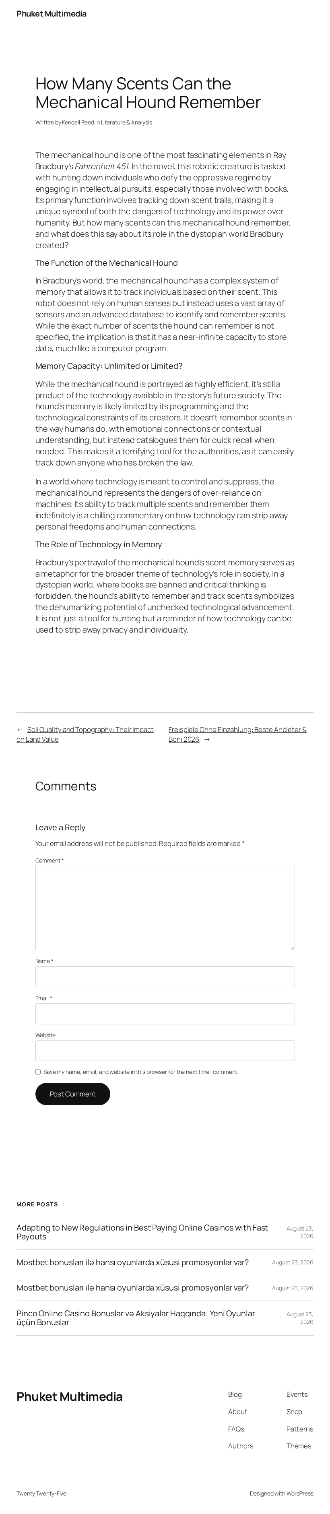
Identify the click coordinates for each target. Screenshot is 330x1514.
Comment (49, 860)
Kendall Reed (78, 122)
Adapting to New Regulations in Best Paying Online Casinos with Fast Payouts (142, 1232)
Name (44, 961)
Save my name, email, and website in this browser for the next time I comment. (140, 1072)
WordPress (300, 1493)
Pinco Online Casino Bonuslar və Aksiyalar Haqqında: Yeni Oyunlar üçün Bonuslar (135, 1318)
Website (45, 1035)
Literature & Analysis (126, 122)
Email (43, 998)
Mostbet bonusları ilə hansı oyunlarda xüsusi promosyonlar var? (132, 1262)
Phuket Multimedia (51, 13)
